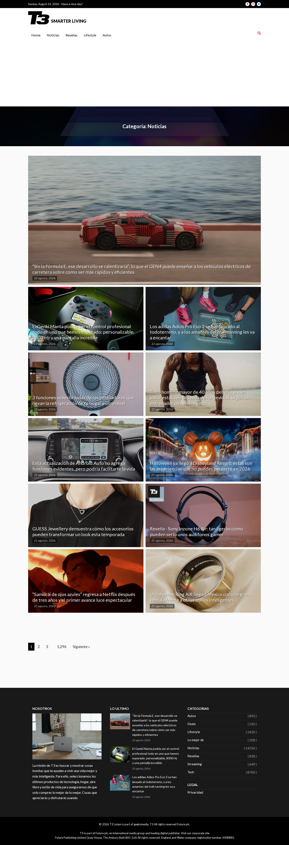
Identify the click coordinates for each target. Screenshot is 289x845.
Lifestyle (90, 35)
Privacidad (195, 792)
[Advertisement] (144, 74)
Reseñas (71, 35)
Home (35, 35)
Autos (107, 35)
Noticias (53, 35)
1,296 (61, 646)
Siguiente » (81, 646)
